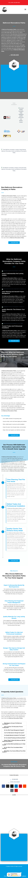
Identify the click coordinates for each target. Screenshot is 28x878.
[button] (25, 9)
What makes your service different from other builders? (14, 751)
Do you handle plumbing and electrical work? (14, 737)
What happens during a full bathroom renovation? (12, 724)
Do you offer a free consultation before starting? (12, 748)
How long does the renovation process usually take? (12, 727)
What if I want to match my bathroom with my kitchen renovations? (13, 741)
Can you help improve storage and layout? (14, 732)
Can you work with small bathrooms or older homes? (13, 744)
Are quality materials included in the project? (14, 735)
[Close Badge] (20, 873)
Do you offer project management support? (14, 730)
